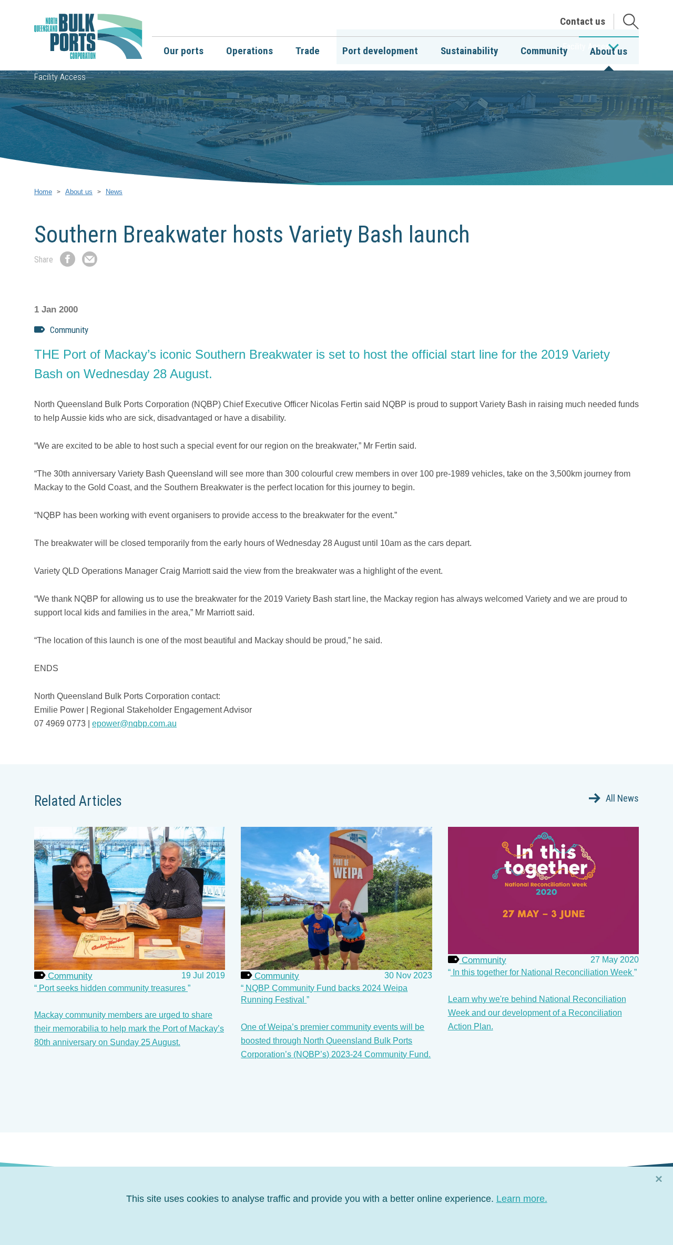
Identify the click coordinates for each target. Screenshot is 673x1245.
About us (79, 192)
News (114, 192)
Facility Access (60, 77)
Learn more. (521, 1198)
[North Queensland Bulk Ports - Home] (88, 37)
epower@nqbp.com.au (134, 723)
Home (43, 192)
